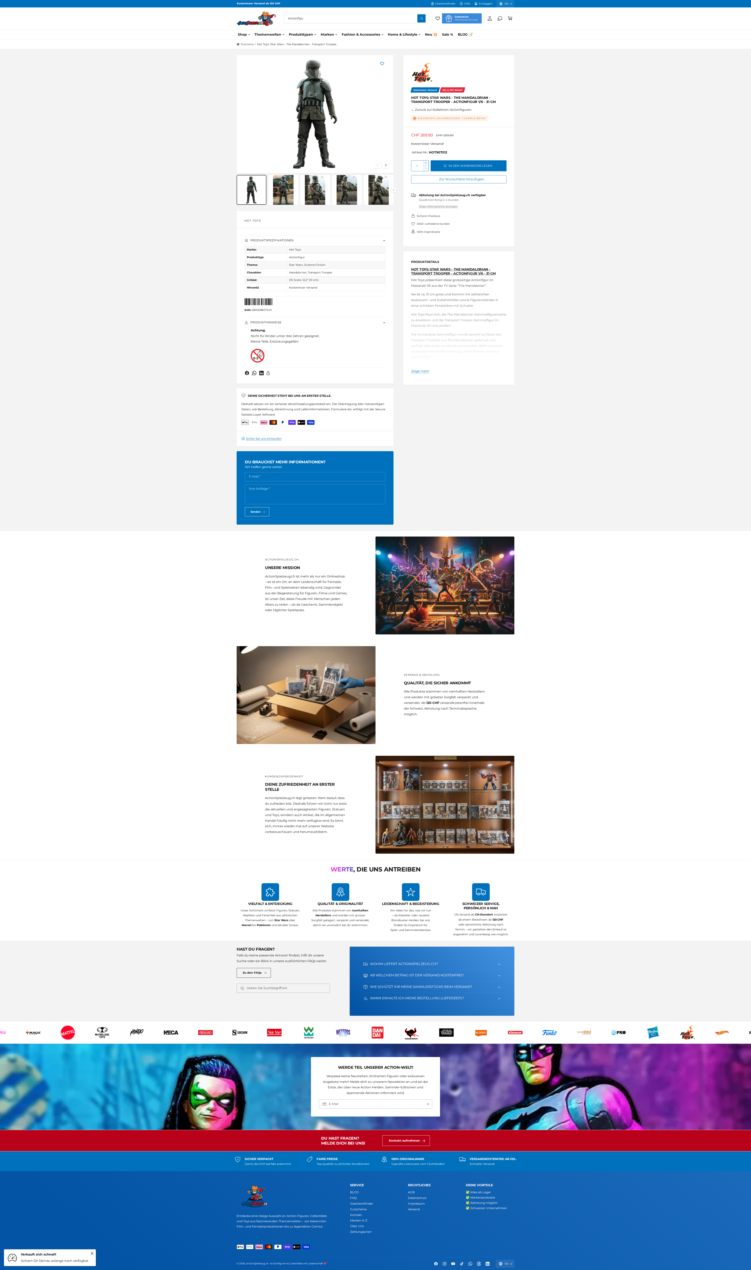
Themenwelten (267, 34)
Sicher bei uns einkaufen (264, 438)
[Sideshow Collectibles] (662, 1032)
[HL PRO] (77, 1032)
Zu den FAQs (252, 972)
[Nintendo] (627, 1032)
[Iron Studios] (283, 1032)
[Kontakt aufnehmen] (500, 18)
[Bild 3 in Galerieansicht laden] (315, 190)
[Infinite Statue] (249, 1032)
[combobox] (355, 18)
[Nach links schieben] (378, 165)
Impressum (416, 1203)
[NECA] (593, 1032)
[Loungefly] (386, 1032)
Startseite (247, 44)
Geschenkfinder (445, 3)
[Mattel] (490, 1032)
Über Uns (357, 1226)
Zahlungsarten (361, 1232)
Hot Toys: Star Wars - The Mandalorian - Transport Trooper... (297, 44)
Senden (256, 511)
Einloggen (485, 3)
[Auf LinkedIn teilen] (261, 373)
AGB (411, 1192)
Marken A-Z (358, 1220)
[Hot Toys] (422, 73)
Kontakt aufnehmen (404, 1140)
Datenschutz (417, 1198)
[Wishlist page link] (438, 18)
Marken (327, 34)
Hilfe (467, 3)
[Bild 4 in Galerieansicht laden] (347, 190)
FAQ (353, 1198)
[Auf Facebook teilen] (247, 373)
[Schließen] (92, 1253)
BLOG (354, 1192)
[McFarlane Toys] (524, 1032)
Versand (414, 1209)
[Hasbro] (111, 1032)
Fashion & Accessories (361, 34)
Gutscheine (358, 1209)
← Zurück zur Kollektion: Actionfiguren (441, 110)
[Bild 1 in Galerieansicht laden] (251, 190)
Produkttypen (301, 34)
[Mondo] (559, 1032)
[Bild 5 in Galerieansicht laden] (378, 190)
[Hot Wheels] (180, 1032)
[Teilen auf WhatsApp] (254, 373)
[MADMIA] (421, 1032)
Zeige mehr (420, 371)
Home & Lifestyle (402, 34)
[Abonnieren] (427, 1104)
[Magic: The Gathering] (455, 1032)
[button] (510, 18)
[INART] (214, 1032)
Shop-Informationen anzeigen (438, 206)
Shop (242, 34)
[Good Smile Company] (42, 1032)
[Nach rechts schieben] (386, 165)
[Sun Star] (696, 1032)
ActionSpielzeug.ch (257, 1263)
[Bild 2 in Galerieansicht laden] (283, 190)
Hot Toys (252, 220)
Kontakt (356, 1215)
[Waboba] (731, 1032)
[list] (375, 910)
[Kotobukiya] (352, 1032)
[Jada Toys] (318, 1032)
